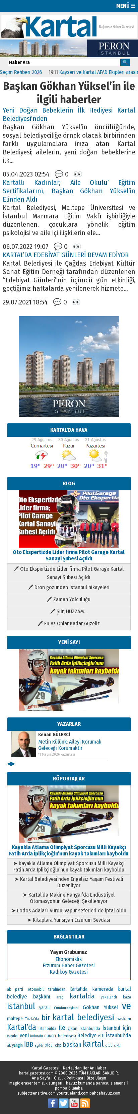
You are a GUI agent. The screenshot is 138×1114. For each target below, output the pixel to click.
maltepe (15, 1019)
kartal (93, 1044)
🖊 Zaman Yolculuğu (68, 599)
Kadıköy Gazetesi (69, 972)
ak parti (15, 989)
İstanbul (111, 1028)
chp (58, 1045)
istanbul (21, 1006)
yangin (17, 1045)
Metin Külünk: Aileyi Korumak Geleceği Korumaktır (69, 745)
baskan (72, 1044)
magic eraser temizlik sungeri (35, 1083)
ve (126, 1006)
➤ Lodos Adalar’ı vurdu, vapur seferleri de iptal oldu (68, 910)
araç (59, 997)
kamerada (102, 989)
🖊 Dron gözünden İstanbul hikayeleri (69, 587)
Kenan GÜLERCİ (54, 735)
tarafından (56, 989)
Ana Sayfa (41, 1078)
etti (101, 1036)
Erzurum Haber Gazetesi (69, 965)
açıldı (38, 1045)
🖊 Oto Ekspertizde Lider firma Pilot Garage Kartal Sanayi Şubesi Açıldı (69, 573)
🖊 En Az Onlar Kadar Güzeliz (69, 623)
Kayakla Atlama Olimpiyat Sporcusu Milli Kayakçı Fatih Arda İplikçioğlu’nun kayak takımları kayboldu (68, 850)
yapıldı (12, 1036)
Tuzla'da (32, 1019)
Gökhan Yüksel (100, 1007)
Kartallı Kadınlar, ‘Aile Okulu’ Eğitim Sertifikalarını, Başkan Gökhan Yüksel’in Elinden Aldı (69, 191)
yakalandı (109, 997)
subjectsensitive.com (36, 1093)
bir (46, 1017)
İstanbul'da (118, 1035)
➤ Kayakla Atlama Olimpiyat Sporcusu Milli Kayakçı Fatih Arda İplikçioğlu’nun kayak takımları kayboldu (69, 866)
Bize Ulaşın (96, 1078)
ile (62, 1028)
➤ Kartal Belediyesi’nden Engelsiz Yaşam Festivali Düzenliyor (68, 882)
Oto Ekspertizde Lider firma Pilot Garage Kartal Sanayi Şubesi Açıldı (69, 555)
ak (9, 1045)
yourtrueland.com (72, 1093)
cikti (117, 1045)
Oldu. (49, 1045)
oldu (109, 1045)
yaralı (44, 1008)
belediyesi (67, 1036)
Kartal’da (21, 1027)
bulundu (36, 1036)
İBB (28, 1044)
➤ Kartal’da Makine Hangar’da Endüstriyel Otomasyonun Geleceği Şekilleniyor (69, 898)
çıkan (72, 1028)
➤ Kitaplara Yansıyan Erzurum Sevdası (68, 920)
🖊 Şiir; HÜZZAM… (68, 611)
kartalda (82, 996)
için (127, 1028)
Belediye (86, 1035)
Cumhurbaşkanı (66, 1007)
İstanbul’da (89, 1028)
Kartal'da (78, 989)
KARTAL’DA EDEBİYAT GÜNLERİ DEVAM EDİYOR (66, 255)
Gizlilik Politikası (68, 1078)
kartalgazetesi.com (36, 1072)
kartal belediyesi (83, 1017)
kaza (127, 997)
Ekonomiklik (69, 959)
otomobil (36, 989)
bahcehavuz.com (104, 1093)
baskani (124, 1018)
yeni (24, 1035)
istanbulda (47, 1028)
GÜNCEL (50, 1036)
